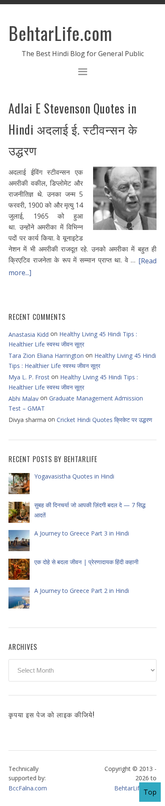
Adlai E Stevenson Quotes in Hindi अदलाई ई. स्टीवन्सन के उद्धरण (73, 129)
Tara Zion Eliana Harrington (46, 356)
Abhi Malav (23, 399)
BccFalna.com (27, 788)
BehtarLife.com (60, 33)
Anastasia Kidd (28, 334)
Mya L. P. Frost (29, 377)
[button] (82, 72)
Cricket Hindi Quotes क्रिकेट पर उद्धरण (104, 420)
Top (150, 792)
